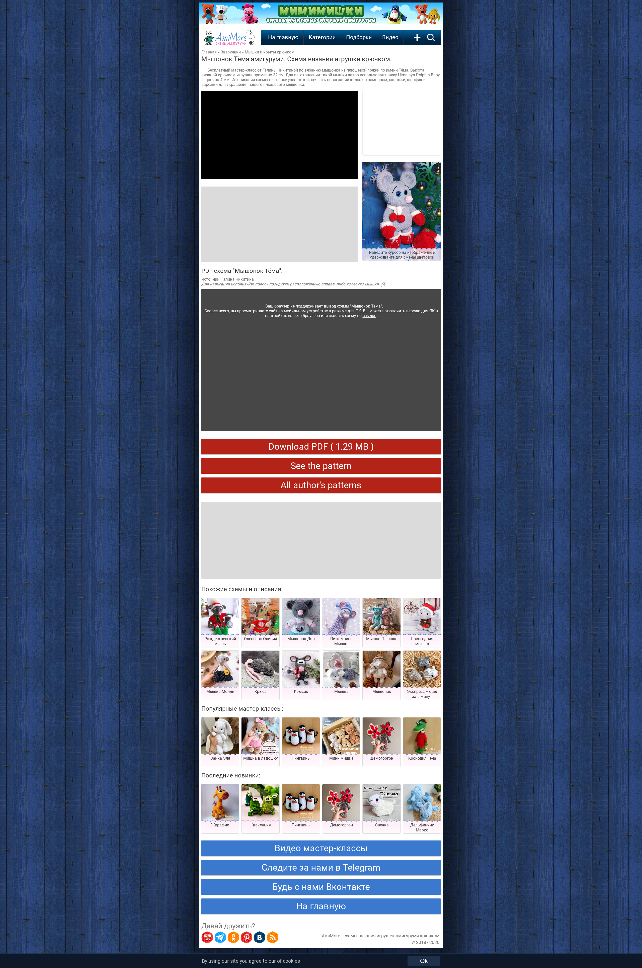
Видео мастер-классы (321, 848)
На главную (283, 37)
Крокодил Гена (422, 758)
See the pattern (321, 466)
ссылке (369, 315)
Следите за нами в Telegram (321, 867)
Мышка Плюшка (381, 638)
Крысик (301, 691)
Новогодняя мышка (422, 641)
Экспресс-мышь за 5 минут (422, 694)
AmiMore (231, 40)
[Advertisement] (279, 135)
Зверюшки (231, 52)
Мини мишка (341, 758)
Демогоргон (381, 758)
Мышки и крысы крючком (269, 52)
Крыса (261, 691)
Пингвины (301, 758)
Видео (390, 37)
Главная (209, 52)
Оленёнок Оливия (260, 638)
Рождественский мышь (220, 641)
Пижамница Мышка (341, 641)
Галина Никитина (237, 279)
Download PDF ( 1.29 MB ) (321, 446)
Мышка (341, 691)
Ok (424, 960)
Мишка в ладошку (260, 758)
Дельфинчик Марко (422, 827)
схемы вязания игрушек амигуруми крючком (391, 935)
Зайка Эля (220, 758)
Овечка (382, 825)
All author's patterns (321, 485)
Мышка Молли (220, 691)
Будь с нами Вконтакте (321, 887)
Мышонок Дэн (301, 638)
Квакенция (261, 825)
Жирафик (220, 825)
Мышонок (381, 691)
